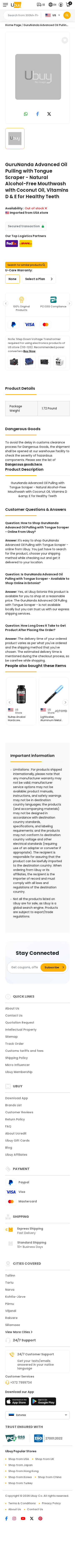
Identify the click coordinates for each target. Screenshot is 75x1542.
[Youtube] (25, 1519)
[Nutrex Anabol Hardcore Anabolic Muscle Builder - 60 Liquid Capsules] (21, 694)
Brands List (13, 1105)
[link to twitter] (49, 114)
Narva (9, 1290)
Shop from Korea (20, 1477)
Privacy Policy (51, 1503)
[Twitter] (34, 1519)
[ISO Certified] (46, 1438)
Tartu (9, 1282)
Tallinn (10, 1275)
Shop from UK (44, 1459)
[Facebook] (8, 1519)
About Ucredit (15, 1133)
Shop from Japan (20, 1465)
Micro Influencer (17, 1065)
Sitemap (11, 1037)
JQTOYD (61, 711)
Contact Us (13, 1015)
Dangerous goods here (23, 464)
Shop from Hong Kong (23, 1471)
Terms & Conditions (22, 1503)
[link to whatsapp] (26, 114)
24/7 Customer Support (35, 1354)
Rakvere (11, 1318)
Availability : (14, 208)
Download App (16, 1098)
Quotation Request (19, 1022)
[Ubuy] (16, 4)
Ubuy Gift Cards (17, 1140)
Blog (8, 1147)
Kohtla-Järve (15, 1297)
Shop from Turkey (20, 1483)
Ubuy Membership (18, 1072)
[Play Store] (43, 1402)
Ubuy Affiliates (16, 1155)
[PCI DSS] (15, 1438)
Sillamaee (12, 1325)
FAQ (8, 1126)
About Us (12, 1008)
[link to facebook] (37, 114)
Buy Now (29, 351)
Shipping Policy (16, 1058)
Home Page (13, 25)
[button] (42, 4)
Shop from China (49, 1477)
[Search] (67, 15)
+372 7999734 (21, 1382)
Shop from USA (18, 1459)
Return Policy (15, 1119)
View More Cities (18, 1332)
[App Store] (17, 1402)
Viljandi (10, 1311)
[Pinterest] (42, 1519)
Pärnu (9, 1304)
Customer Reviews (19, 1112)
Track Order (14, 1044)
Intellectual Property (20, 1030)
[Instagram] (16, 1519)
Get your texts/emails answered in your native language (35, 1364)
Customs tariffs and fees (24, 1051)
